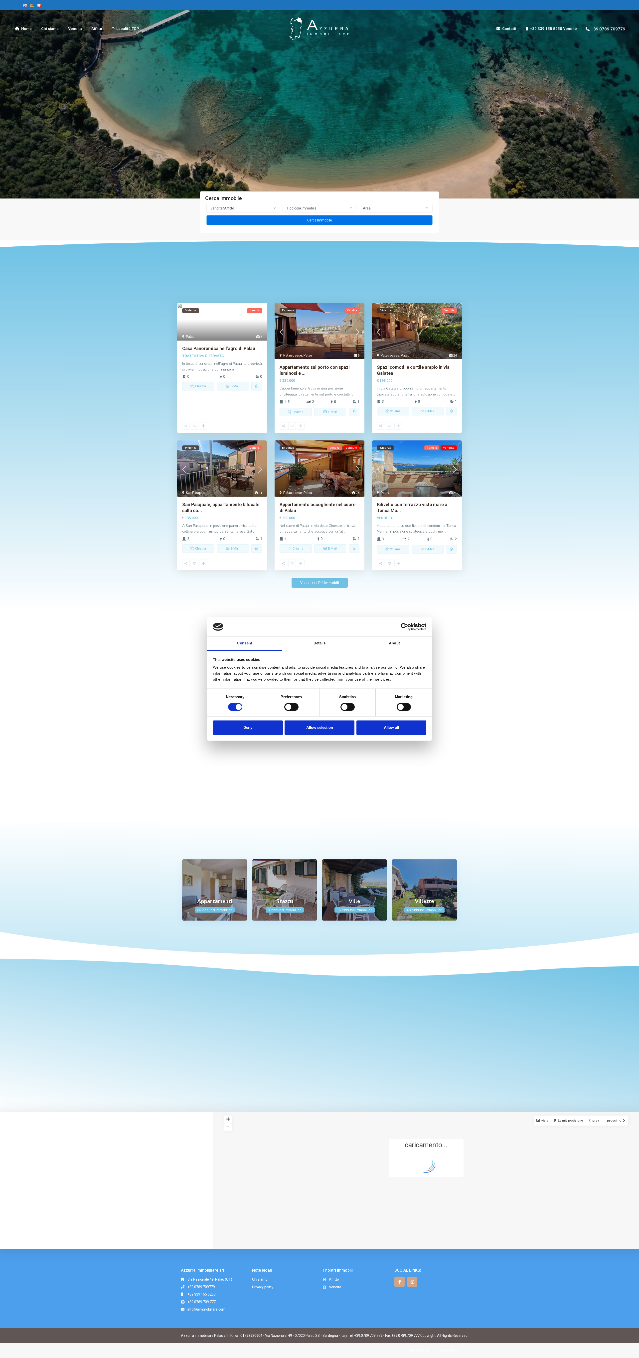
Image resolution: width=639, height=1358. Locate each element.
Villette (424, 901)
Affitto (96, 28)
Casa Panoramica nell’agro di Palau (218, 348)
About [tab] (394, 643)
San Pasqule (195, 493)
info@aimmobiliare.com (206, 1309)
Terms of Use (418, 1350)
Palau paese (292, 355)
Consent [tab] (244, 643)
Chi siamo (50, 28)
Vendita (75, 28)
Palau (190, 337)
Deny (247, 728)
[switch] (291, 707)
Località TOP (127, 28)
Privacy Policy (447, 1350)
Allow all (391, 728)
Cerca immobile (319, 220)
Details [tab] (320, 643)
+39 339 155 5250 (201, 1294)
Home (26, 28)
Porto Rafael (354, 762)
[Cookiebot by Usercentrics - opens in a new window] (404, 626)
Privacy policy (262, 1287)
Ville (354, 901)
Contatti (509, 28)
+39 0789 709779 (608, 28)
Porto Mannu (424, 764)
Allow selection (319, 728)
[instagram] (412, 1282)
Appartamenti (214, 901)
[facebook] (399, 1282)
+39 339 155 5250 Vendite (553, 28)
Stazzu (284, 901)
